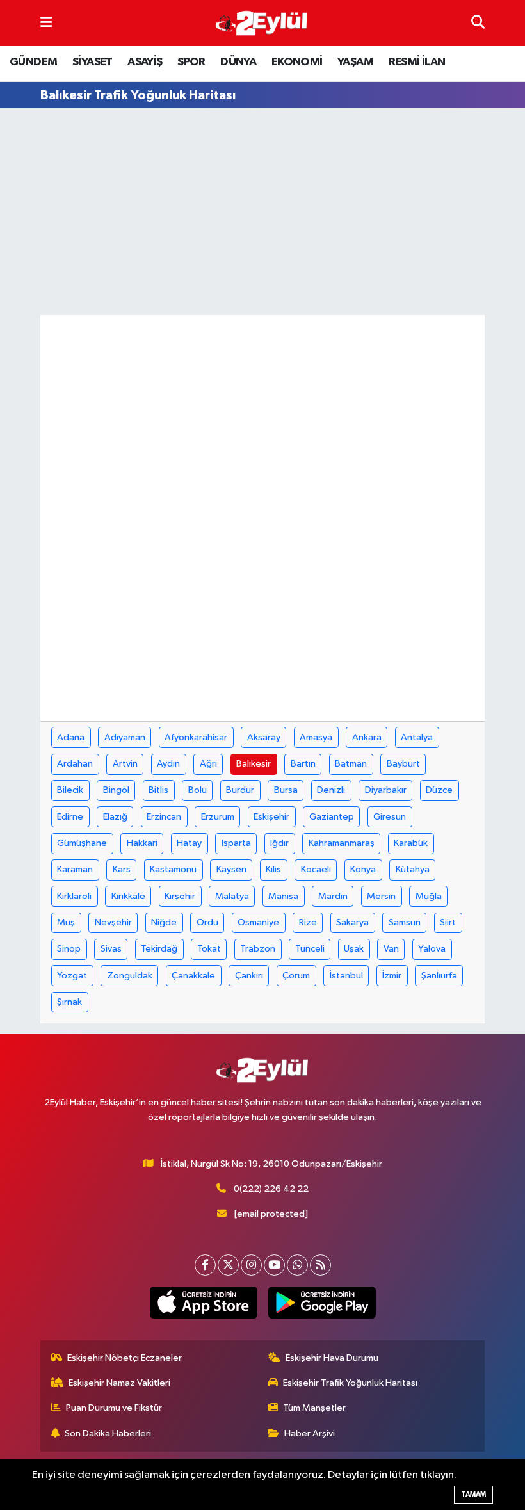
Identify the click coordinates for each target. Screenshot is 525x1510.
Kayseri (231, 869)
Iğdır (279, 843)
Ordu (207, 922)
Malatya (232, 896)
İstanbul (346, 975)
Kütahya (413, 869)
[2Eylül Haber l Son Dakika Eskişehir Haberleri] (262, 23)
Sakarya (352, 922)
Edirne (70, 817)
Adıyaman (124, 737)
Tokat (209, 949)
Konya (363, 869)
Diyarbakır (386, 790)
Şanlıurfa (439, 975)
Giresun (389, 817)
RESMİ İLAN (417, 62)
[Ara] (478, 22)
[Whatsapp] (297, 1265)
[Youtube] (274, 1265)
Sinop (69, 949)
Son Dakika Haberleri (108, 1433)
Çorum (296, 975)
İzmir (391, 975)
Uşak (354, 949)
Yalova (432, 949)
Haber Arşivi (309, 1433)
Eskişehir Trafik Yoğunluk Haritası (350, 1383)
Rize (308, 922)
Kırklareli (74, 896)
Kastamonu (173, 869)
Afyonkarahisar (196, 737)
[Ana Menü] (46, 22)
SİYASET (92, 62)
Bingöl (116, 790)
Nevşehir (113, 922)
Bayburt (403, 763)
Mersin (381, 896)
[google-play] (321, 1303)
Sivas (111, 949)
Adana (71, 737)
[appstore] (203, 1303)
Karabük (411, 843)
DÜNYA (238, 62)
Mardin (333, 896)
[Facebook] (205, 1265)
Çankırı (249, 975)
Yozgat (72, 975)
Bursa (286, 790)
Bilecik (70, 790)
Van (391, 949)
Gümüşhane (82, 843)
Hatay (189, 843)
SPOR (191, 62)
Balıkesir (253, 763)
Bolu (197, 790)
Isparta (236, 843)
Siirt (448, 922)
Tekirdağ (159, 949)
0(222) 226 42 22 (271, 1189)
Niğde (164, 922)
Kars (122, 869)
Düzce (439, 790)
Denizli (331, 790)
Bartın (303, 763)
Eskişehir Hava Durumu (332, 1358)
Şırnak (69, 1002)
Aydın (168, 763)
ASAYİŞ (144, 62)
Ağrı (208, 763)
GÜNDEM (33, 62)
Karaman (75, 869)
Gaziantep (331, 817)
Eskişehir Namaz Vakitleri (119, 1383)
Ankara (367, 737)
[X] (228, 1265)
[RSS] (320, 1265)
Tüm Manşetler (314, 1408)
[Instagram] (251, 1265)
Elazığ (115, 817)
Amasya (316, 737)
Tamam (473, 1494)
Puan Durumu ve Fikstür (114, 1408)
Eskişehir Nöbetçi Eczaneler (124, 1358)
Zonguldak (129, 975)
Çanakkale (193, 975)
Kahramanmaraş (342, 843)
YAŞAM (355, 62)
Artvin (125, 763)
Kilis (273, 869)
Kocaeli (316, 869)
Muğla (429, 896)
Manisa (283, 896)
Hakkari (142, 843)
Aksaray (263, 737)
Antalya (417, 737)
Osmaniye (258, 922)
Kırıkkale (128, 896)
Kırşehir (180, 896)
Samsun (405, 922)
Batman (351, 763)
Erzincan (164, 817)
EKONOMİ (297, 62)
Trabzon (257, 949)
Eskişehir (271, 817)
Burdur (240, 790)
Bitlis (158, 790)
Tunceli (310, 949)
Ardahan (75, 763)
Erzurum (217, 817)
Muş (66, 922)
